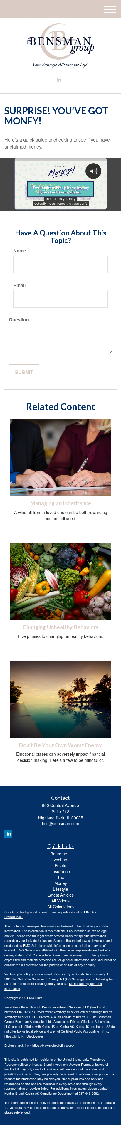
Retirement (60, 854)
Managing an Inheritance (60, 503)
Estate (60, 865)
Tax (60, 877)
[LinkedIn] (59, 79)
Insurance (60, 871)
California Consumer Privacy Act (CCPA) (47, 978)
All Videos (60, 901)
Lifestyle (60, 889)
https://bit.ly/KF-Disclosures (24, 1036)
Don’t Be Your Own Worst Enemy (60, 745)
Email (19, 285)
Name (19, 250)
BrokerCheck (13, 916)
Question (19, 319)
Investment (60, 860)
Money (60, 883)
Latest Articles (61, 895)
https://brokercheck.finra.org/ (53, 1045)
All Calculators (60, 907)
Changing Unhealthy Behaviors (60, 627)
